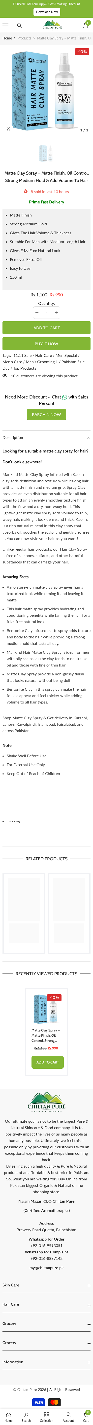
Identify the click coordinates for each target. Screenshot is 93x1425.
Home (7, 38)
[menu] (5, 25)
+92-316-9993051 (46, 1245)
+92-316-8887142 (46, 1258)
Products (24, 38)
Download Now (47, 12)
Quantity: (46, 303)
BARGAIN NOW (46, 414)
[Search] (20, 25)
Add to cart (46, 327)
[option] (46, 91)
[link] (24, 928)
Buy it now (46, 343)
